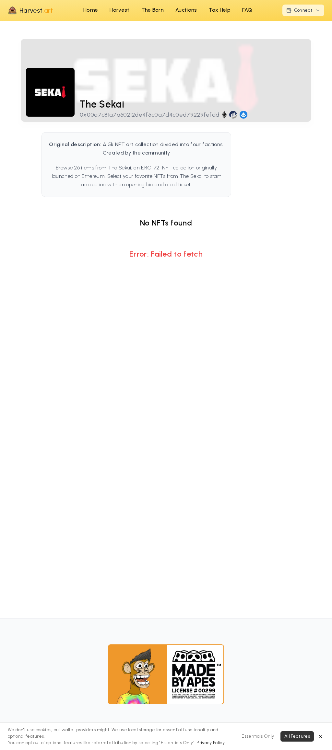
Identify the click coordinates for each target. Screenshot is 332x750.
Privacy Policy (210, 742)
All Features (297, 736)
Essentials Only (258, 736)
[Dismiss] (320, 736)
